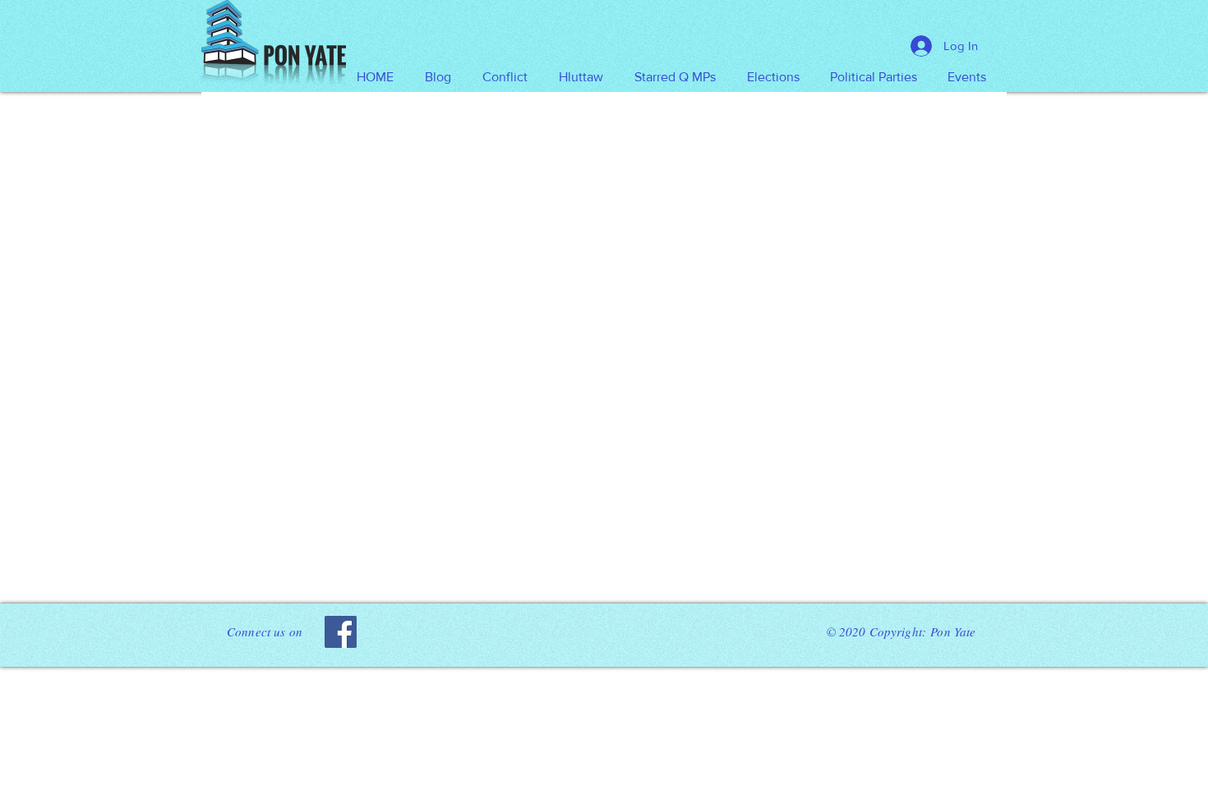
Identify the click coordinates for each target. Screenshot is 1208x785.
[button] (581, 77)
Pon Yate (952, 631)
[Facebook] (341, 632)
